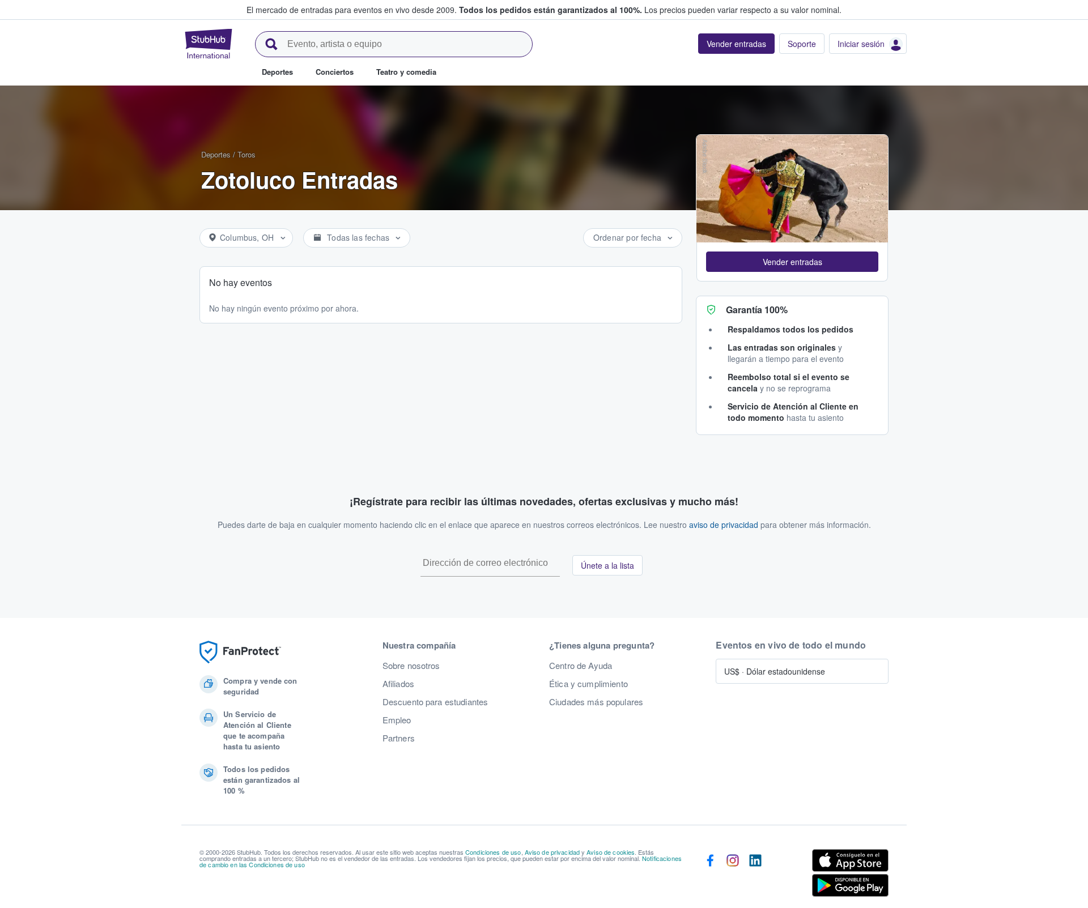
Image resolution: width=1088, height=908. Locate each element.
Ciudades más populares (596, 701)
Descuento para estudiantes (435, 701)
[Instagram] (733, 875)
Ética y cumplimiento (588, 683)
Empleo (396, 719)
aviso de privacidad (723, 524)
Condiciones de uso (493, 851)
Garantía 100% (757, 309)
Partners (398, 738)
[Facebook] (710, 875)
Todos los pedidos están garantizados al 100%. (550, 9)
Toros (246, 154)
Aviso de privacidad (552, 851)
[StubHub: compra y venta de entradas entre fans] (208, 43)
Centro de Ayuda (580, 665)
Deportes (216, 154)
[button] (792, 261)
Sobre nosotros (411, 665)
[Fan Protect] (240, 652)
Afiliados (398, 683)
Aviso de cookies (610, 851)
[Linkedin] (755, 875)
